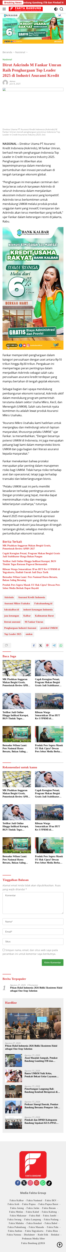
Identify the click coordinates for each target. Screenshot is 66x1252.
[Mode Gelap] (56, 9)
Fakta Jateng (17, 1208)
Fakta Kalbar (17, 1200)
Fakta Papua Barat (48, 1204)
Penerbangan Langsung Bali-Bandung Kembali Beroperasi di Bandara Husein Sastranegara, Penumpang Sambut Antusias (41, 1091)
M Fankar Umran (34, 622)
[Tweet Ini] (40, 645)
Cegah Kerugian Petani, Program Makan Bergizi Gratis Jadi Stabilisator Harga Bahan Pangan (31, 555)
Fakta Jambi (49, 1215)
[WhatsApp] (43, 1183)
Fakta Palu (52, 1227)
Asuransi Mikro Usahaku (17, 603)
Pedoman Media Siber (33, 1238)
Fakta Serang (14, 1219)
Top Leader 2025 (12, 634)
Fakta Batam (49, 1208)
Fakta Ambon (15, 1231)
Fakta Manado (36, 1227)
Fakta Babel (51, 1223)
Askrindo (9, 597)
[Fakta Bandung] (25, 9)
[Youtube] (36, 1183)
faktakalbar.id (11, 609)
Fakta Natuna (14, 1234)
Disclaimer (29, 1234)
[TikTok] (49, 1183)
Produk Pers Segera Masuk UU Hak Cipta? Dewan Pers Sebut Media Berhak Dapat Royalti (31, 586)
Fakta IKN (50, 1200)
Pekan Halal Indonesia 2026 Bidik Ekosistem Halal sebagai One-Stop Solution (36, 989)
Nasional (7, 59)
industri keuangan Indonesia (38, 609)
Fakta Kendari (34, 1223)
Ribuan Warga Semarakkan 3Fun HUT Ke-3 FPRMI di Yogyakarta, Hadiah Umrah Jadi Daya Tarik (31, 571)
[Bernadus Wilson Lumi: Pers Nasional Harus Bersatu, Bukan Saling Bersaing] (17, 734)
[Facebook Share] (33, 645)
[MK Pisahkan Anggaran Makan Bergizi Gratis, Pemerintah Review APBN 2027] (17, 668)
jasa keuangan (11, 616)
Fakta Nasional (34, 1200)
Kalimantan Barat (44, 616)
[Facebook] (17, 1183)
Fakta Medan (16, 1212)
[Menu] (5, 9)
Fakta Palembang (17, 1227)
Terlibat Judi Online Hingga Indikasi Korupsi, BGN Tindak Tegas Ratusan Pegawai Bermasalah (29, 563)
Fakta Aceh (13, 1204)
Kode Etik (43, 1234)
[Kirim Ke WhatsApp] (60, 645)
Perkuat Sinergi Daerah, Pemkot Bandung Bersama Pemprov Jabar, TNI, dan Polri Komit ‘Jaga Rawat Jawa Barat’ (42, 1106)
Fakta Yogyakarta (34, 1231)
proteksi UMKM (49, 628)
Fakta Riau (52, 1231)
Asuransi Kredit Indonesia (31, 597)
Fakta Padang (51, 1219)
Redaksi (55, 1234)
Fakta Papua (29, 1204)
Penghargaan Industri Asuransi (20, 628)
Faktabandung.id (43, 603)
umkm (29, 634)
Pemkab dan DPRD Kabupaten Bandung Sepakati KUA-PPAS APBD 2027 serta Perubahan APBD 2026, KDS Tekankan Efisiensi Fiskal (43, 1122)
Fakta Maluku (16, 1223)
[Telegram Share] (54, 645)
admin (12, 81)
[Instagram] (30, 1183)
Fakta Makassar (18, 1215)
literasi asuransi (12, 622)
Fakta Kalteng (49, 1212)
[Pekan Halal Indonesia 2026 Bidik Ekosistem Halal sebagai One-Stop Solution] (33, 1023)
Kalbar (27, 616)
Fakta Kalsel (32, 1212)
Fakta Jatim (33, 1208)
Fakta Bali (34, 1215)
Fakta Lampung (32, 1219)
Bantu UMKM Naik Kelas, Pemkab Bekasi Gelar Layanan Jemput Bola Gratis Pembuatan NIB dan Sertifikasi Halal (41, 1075)
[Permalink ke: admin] (5, 82)
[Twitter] (24, 1183)
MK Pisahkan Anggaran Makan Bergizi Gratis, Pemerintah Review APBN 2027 (27, 547)
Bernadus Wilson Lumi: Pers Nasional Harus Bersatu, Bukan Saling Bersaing (30, 578)
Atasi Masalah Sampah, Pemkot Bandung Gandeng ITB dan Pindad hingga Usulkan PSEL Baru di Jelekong (43, 1060)
